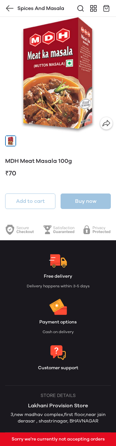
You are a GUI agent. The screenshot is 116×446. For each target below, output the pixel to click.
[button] (10, 140)
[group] (58, 75)
